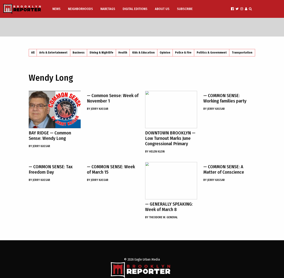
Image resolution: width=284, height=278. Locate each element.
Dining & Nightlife (101, 52)
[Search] (250, 9)
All (33, 52)
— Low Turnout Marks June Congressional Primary (170, 138)
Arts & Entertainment (53, 52)
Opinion (165, 52)
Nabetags (107, 9)
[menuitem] (57, 9)
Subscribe (185, 9)
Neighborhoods (80, 9)
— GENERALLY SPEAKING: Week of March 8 (169, 206)
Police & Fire (183, 52)
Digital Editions (135, 9)
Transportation (242, 52)
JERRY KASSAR (39, 146)
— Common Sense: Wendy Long (50, 135)
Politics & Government (212, 52)
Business (79, 52)
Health (122, 52)
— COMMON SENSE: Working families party (224, 98)
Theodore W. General (161, 217)
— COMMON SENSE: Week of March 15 (111, 169)
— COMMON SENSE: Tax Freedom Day (51, 169)
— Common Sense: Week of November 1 (112, 98)
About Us (162, 9)
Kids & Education (143, 52)
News (56, 9)
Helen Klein (155, 151)
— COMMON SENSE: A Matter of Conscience (223, 169)
